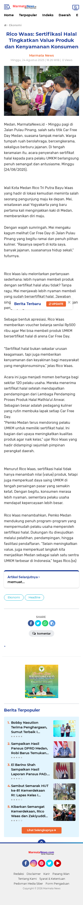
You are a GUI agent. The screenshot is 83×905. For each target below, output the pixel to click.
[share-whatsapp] (45, 623)
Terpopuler (28, 15)
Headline (34, 597)
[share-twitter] (38, 623)
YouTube (60, 869)
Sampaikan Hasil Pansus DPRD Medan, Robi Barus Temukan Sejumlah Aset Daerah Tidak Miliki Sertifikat (29, 748)
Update (57, 304)
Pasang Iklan (60, 873)
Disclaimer (34, 873)
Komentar (44, 633)
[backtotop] (42, 843)
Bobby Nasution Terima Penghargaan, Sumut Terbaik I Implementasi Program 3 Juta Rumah (29, 727)
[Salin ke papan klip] (52, 623)
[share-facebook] (31, 623)
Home (9, 15)
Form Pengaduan (57, 883)
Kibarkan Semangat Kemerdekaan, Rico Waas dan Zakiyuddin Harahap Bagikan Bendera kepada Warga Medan (29, 811)
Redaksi (19, 873)
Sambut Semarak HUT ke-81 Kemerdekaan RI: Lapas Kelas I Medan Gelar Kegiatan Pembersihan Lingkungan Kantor (29, 790)
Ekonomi (14, 597)
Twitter (51, 869)
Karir (46, 873)
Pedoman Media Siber (28, 883)
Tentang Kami (27, 878)
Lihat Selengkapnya (40, 830)
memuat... (16, 582)
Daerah (65, 15)
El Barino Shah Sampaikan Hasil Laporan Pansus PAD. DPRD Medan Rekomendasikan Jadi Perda (30, 769)
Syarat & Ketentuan (52, 878)
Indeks (47, 15)
